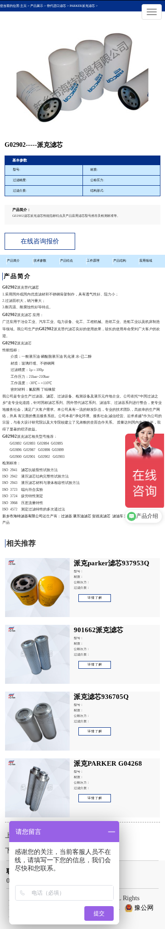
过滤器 (66, 516)
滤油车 (117, 516)
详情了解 (95, 598)
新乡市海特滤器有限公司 (22, 516)
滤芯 (35, 287)
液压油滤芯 (82, 516)
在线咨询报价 (40, 241)
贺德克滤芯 (101, 516)
